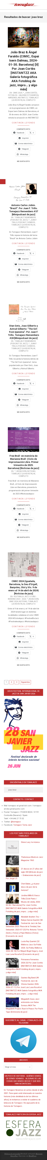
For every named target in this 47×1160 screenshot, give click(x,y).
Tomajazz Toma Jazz (22, 825)
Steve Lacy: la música (30, 842)
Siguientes (25, 682)
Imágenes (12, 98)
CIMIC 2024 (17, 93)
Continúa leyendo (23, 123)
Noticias (31, 471)
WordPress (32, 1156)
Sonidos (31, 222)
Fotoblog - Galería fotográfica (23, 95)
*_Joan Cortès (30, 93)
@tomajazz (16, 822)
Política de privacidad (12, 1154)
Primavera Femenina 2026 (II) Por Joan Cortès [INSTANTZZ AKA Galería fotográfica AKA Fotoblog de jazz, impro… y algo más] (24, 966)
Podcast (22, 222)
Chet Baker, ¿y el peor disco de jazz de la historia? (30, 887)
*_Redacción (21, 471)
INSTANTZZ (23, 98)
